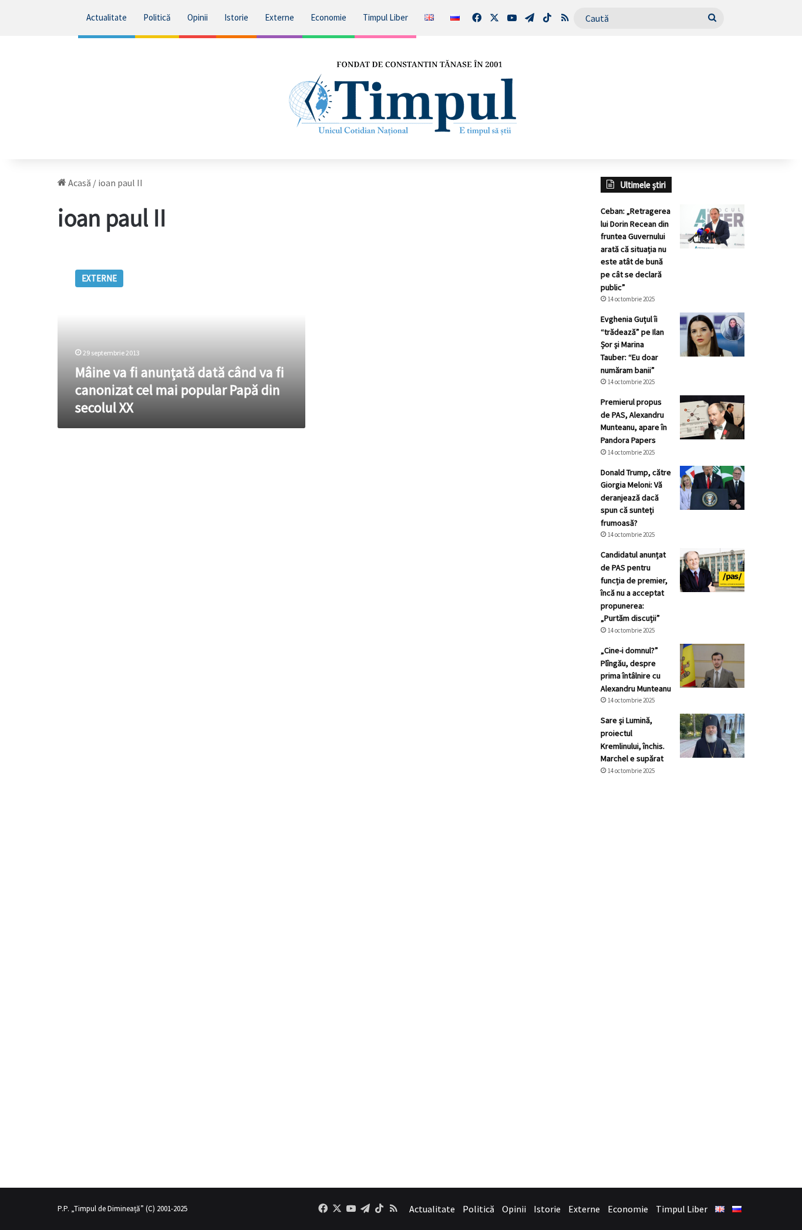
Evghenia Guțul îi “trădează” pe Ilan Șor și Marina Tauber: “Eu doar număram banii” (632, 344)
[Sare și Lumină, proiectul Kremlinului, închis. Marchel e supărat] (712, 736)
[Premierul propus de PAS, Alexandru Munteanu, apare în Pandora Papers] (712, 417)
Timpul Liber (385, 17)
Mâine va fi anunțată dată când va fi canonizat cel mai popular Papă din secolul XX (179, 389)
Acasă (78, 183)
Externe (279, 17)
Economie (328, 17)
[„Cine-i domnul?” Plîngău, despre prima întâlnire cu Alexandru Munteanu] (712, 666)
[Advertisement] (672, 981)
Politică (157, 17)
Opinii (197, 17)
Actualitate (106, 17)
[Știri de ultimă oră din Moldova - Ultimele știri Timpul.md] (401, 97)
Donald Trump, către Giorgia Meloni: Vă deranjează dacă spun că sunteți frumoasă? (636, 497)
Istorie (236, 17)
